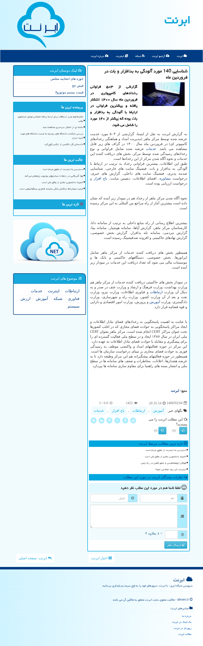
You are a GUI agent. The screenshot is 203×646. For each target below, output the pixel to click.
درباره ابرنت (98, 56)
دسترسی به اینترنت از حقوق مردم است (166, 450)
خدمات (151, 149)
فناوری (73, 298)
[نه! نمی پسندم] (162, 430)
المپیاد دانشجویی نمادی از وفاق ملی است (165, 456)
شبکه (138, 56)
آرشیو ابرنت (159, 56)
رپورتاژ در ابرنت (182, 628)
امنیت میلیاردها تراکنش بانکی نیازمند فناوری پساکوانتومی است (51, 188)
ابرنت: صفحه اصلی (33, 558)
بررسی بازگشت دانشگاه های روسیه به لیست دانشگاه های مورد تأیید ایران (51, 135)
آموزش (155, 302)
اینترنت (120, 56)
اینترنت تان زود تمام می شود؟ (170, 469)
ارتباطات (156, 292)
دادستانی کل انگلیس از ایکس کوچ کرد (63, 144)
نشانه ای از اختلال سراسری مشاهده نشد (63, 127)
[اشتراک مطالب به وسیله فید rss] (93, 420)
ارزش (25, 298)
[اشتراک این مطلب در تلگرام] (133, 420)
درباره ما (186, 616)
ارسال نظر (174, 545)
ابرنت (177, 19)
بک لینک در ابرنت (181, 622)
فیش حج (77, 85)
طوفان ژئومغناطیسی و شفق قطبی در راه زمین (163, 462)
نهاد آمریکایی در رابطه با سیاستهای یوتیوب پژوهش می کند (54, 175)
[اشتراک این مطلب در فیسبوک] (125, 420)
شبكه (57, 298)
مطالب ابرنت (184, 634)
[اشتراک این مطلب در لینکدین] (101, 420)
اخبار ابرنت (99, 558)
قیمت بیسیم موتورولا (69, 92)
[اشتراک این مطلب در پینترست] (109, 420)
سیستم (73, 306)
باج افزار (100, 178)
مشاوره (165, 178)
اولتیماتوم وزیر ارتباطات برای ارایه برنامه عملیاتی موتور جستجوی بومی (50, 118)
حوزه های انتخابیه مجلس (67, 79)
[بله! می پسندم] (183, 430)
